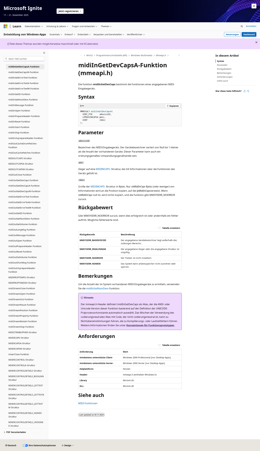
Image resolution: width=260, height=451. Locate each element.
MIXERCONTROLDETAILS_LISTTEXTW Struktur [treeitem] (25, 405)
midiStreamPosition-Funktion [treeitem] (23, 310)
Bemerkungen (224, 73)
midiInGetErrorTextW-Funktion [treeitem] (23, 88)
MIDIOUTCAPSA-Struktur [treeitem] (20, 163)
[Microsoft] (6, 26)
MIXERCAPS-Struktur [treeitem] (18, 337)
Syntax (220, 61)
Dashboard (249, 34)
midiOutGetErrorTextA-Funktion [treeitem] (24, 202)
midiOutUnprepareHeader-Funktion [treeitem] (22, 270)
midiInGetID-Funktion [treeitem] (19, 94)
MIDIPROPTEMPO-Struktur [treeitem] (21, 277)
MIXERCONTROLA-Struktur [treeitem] (21, 365)
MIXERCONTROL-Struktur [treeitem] (21, 359)
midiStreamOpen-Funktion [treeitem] (21, 293)
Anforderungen (225, 76)
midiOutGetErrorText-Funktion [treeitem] (23, 196)
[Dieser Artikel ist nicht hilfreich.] (248, 91)
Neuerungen (232, 34)
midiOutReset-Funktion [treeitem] (20, 251)
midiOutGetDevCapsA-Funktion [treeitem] (24, 185)
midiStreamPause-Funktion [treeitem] (22, 304)
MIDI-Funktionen (88, 403)
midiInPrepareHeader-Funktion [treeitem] (24, 116)
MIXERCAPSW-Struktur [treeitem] (19, 348)
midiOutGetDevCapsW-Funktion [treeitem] (24, 191)
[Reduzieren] (44, 52)
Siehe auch (222, 80)
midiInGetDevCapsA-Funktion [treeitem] (23, 66)
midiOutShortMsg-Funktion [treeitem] (22, 262)
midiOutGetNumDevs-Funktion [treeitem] (23, 218)
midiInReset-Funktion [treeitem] (19, 121)
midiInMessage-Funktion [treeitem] (21, 105)
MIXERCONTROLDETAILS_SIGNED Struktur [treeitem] (25, 415)
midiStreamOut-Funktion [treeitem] (20, 299)
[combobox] (24, 58)
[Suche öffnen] (242, 26)
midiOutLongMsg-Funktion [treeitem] (22, 229)
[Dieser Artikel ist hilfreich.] (244, 91)
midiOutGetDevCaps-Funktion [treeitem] (23, 180)
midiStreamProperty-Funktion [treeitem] (23, 315)
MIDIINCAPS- (103, 169)
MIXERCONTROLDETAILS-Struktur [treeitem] (25, 370)
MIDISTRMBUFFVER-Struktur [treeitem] (22, 332)
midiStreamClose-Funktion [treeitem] (21, 288)
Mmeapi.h (161, 55)
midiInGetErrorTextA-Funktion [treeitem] (23, 83)
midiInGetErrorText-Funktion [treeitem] (22, 77)
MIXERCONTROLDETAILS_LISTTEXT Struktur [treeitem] (25, 387)
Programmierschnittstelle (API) (111, 55)
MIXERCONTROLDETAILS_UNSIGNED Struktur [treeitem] (25, 424)
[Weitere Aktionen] (179, 55)
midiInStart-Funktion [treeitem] (18, 127)
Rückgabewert (224, 68)
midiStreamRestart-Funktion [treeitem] (22, 321)
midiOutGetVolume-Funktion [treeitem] (22, 224)
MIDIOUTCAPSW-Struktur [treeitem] (21, 169)
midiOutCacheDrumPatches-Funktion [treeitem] (22, 145)
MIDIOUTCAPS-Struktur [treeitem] (20, 158)
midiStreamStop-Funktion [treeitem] (21, 326)
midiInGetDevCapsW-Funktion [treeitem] (23, 72)
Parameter (222, 65)
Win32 (89, 55)
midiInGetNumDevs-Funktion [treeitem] (23, 99)
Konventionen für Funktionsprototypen (150, 325)
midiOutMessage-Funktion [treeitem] (21, 235)
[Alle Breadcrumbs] (81, 55)
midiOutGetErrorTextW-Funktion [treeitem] (24, 207)
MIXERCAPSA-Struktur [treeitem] (19, 343)
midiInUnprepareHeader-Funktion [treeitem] (25, 138)
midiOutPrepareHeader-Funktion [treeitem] (25, 246)
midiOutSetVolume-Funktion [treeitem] (22, 257)
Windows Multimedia (141, 55)
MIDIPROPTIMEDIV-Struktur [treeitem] (22, 282)
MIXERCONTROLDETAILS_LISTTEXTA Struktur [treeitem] (26, 396)
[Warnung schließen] (254, 6)
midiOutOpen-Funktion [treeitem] (20, 240)
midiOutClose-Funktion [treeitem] (20, 174)
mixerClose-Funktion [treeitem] (18, 354)
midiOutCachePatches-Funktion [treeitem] (24, 152)
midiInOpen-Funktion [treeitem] (19, 110)
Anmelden (251, 26)
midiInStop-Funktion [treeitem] (18, 132)
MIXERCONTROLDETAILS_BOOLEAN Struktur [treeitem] (26, 378)
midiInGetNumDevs (97, 288)
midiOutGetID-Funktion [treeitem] (20, 213)
